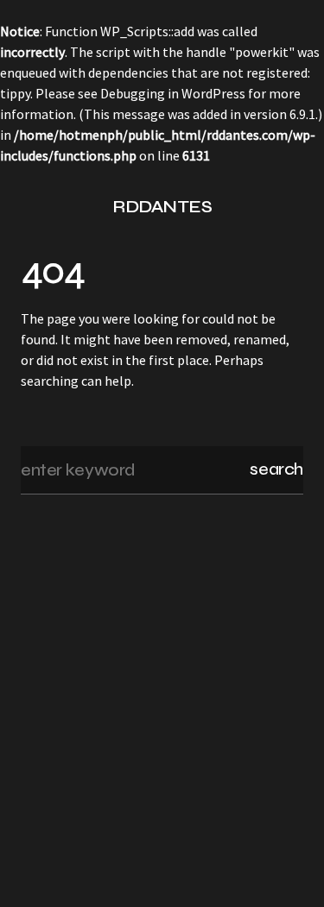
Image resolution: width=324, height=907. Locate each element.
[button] (27, 207)
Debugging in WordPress (172, 93)
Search (276, 469)
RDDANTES (162, 206)
